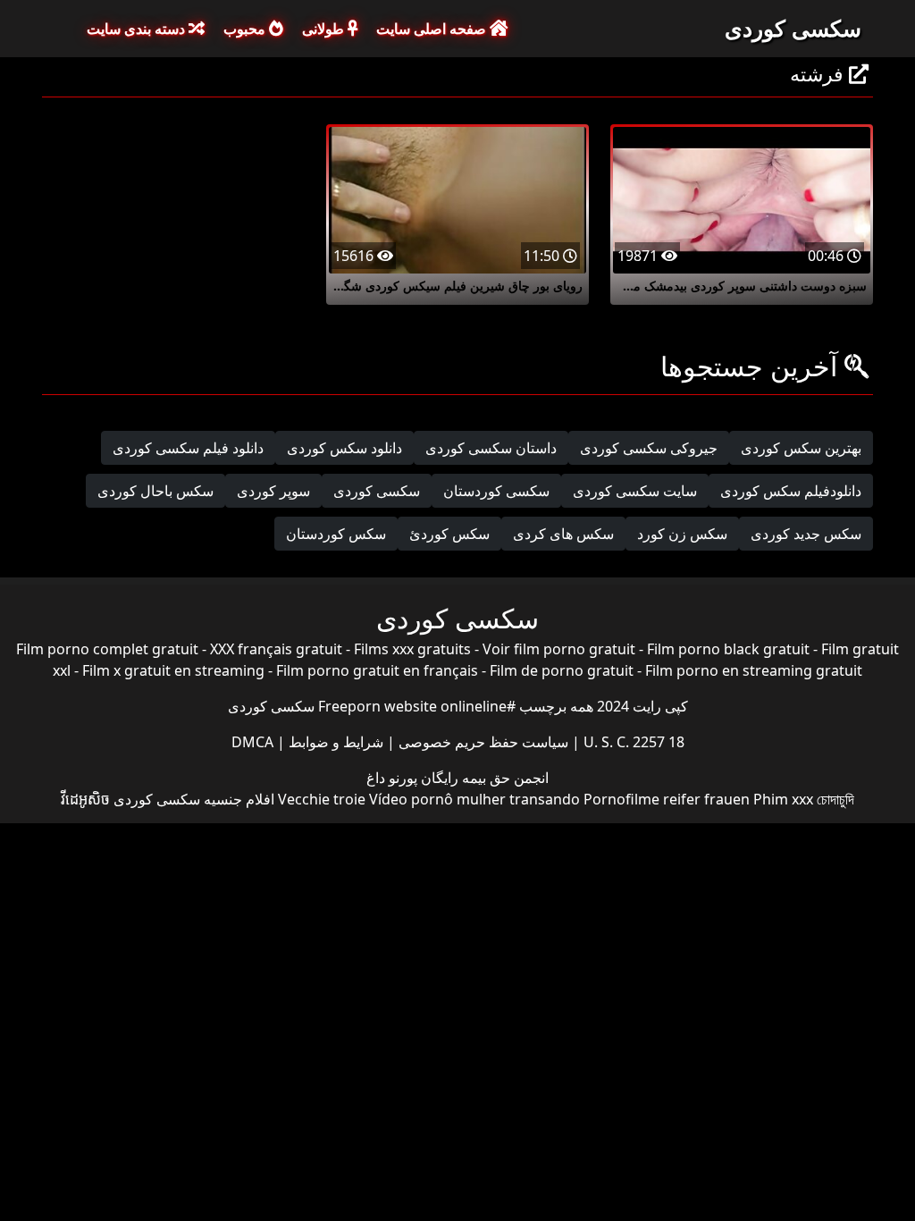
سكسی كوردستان (496, 491)
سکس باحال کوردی (155, 491)
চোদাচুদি (835, 799)
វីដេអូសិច (85, 799)
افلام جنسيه (239, 799)
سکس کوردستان (336, 533)
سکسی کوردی (793, 28)
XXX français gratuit (276, 649)
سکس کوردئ (449, 533)
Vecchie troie (321, 799)
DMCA (252, 742)
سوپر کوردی (273, 491)
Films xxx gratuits (412, 649)
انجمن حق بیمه (503, 777)
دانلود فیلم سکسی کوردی (188, 448)
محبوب (246, 28)
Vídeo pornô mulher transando (474, 799)
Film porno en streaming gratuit (753, 670)
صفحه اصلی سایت (433, 28)
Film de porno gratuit (562, 670)
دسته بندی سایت (138, 28)
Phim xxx (783, 799)
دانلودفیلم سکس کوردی (790, 491)
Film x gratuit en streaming (173, 670)
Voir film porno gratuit (559, 649)
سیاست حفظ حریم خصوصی (481, 742)
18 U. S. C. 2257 (632, 742)
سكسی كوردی (376, 491)
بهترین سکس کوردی (801, 448)
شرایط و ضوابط (334, 742)
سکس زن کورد (682, 533)
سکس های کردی (563, 533)
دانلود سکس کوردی (344, 448)
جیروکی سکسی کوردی (649, 448)
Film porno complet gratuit (107, 649)
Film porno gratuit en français (377, 670)
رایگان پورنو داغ (412, 777)
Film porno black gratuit (728, 649)
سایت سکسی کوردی (635, 491)
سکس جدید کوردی (806, 533)
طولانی (325, 28)
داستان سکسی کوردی (491, 448)
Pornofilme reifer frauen (666, 799)
